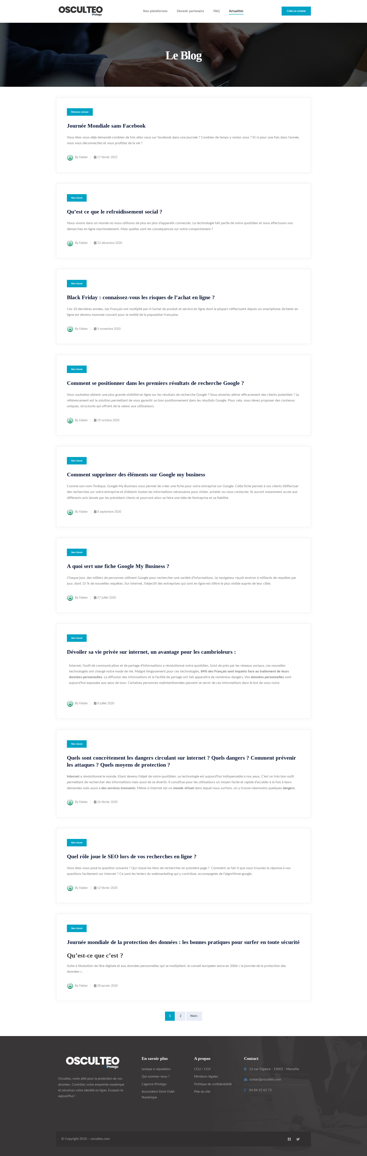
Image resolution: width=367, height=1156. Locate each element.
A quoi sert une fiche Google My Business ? (118, 566)
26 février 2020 (107, 802)
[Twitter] (298, 1139)
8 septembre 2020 (109, 511)
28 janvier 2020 (107, 985)
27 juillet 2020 (106, 597)
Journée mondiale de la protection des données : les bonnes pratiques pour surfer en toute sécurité (183, 942)
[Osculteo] (80, 11)
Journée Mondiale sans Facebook (106, 126)
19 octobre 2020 (108, 420)
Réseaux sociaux (80, 112)
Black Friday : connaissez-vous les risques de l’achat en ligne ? (141, 297)
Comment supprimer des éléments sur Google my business (136, 474)
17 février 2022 (107, 157)
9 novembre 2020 (109, 328)
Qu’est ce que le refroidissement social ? (114, 212)
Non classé (76, 198)
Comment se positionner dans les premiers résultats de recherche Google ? (155, 383)
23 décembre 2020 (109, 243)
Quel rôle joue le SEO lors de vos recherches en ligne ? (131, 856)
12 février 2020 (107, 888)
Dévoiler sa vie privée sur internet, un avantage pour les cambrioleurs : (151, 652)
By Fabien (81, 157)
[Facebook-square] (289, 1139)
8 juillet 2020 (105, 703)
